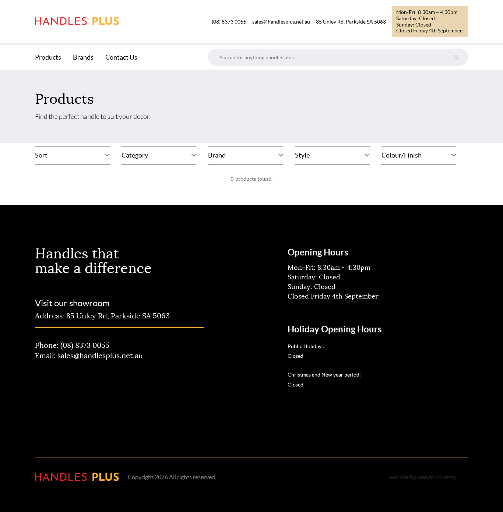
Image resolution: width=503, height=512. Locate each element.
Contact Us (121, 57)
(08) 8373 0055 (229, 21)
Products (48, 57)
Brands (83, 57)
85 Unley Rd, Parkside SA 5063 (351, 21)
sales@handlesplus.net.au (281, 21)
